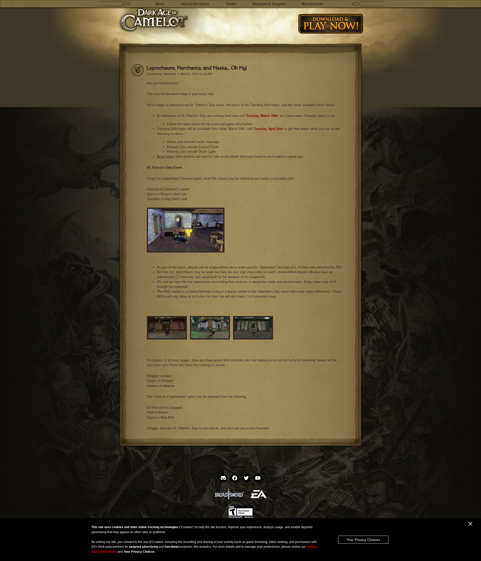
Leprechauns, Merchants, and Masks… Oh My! (197, 67)
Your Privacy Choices (363, 540)
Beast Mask (165, 156)
